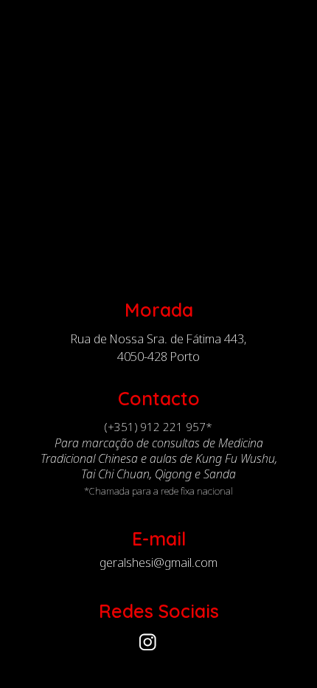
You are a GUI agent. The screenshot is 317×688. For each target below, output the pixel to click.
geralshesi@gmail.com (158, 563)
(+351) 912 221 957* (158, 426)
